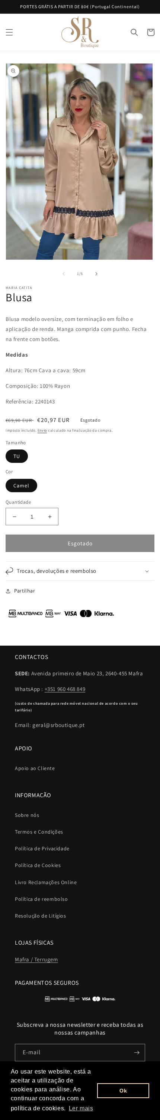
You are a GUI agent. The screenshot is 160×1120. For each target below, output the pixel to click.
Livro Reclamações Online (46, 882)
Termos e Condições (39, 831)
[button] (9, 32)
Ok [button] (123, 1091)
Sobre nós (27, 815)
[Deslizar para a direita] (96, 274)
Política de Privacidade (42, 848)
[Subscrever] (136, 1052)
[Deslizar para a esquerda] (63, 274)
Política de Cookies (38, 865)
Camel (21, 485)
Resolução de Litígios (40, 915)
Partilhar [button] (24, 590)
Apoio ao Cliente (35, 768)
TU (16, 456)
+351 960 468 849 (65, 688)
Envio (42, 430)
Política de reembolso (41, 899)
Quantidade (18, 502)
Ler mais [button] (81, 1108)
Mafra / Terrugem (36, 959)
